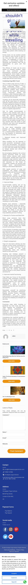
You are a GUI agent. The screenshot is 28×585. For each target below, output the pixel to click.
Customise (14, 577)
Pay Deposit (8, 513)
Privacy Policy (20, 550)
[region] (14, 569)
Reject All (14, 582)
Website (5, 444)
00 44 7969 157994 (10, 479)
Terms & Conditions (9, 550)
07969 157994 (9, 472)
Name (5, 432)
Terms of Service (14, 551)
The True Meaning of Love (9, 396)
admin (11, 17)
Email (5, 438)
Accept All (14, 573)
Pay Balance (8, 511)
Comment (6, 415)
